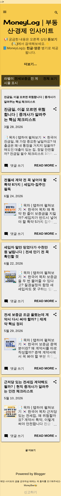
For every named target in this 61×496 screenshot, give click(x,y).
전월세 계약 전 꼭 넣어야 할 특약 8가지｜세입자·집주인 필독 (25, 184)
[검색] (56, 13)
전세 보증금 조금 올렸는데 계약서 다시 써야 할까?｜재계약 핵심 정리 (26, 319)
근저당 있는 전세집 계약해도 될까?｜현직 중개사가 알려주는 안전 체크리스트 (26, 386)
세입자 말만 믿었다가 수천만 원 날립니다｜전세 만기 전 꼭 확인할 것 (26, 251)
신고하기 (30, 492)
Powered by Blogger (30, 474)
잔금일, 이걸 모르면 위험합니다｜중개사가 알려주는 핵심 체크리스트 (25, 114)
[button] (55, 109)
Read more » (45, 165)
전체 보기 (50, 78)
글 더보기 (30, 450)
